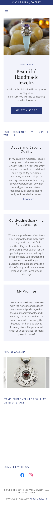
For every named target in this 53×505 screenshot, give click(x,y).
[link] (22, 475)
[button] (7, 11)
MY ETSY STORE (26, 110)
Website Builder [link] (38, 499)
